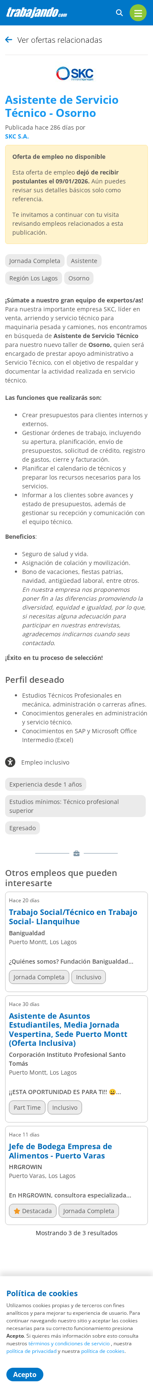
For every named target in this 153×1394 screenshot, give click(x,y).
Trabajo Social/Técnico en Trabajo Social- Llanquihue (73, 917)
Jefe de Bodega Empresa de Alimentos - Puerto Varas (60, 1151)
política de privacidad (31, 1351)
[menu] (138, 12)
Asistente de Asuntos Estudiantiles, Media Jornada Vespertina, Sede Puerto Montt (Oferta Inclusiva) (68, 1030)
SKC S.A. (17, 136)
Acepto (25, 1374)
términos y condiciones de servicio (69, 1343)
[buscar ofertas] (119, 12)
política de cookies (103, 1351)
